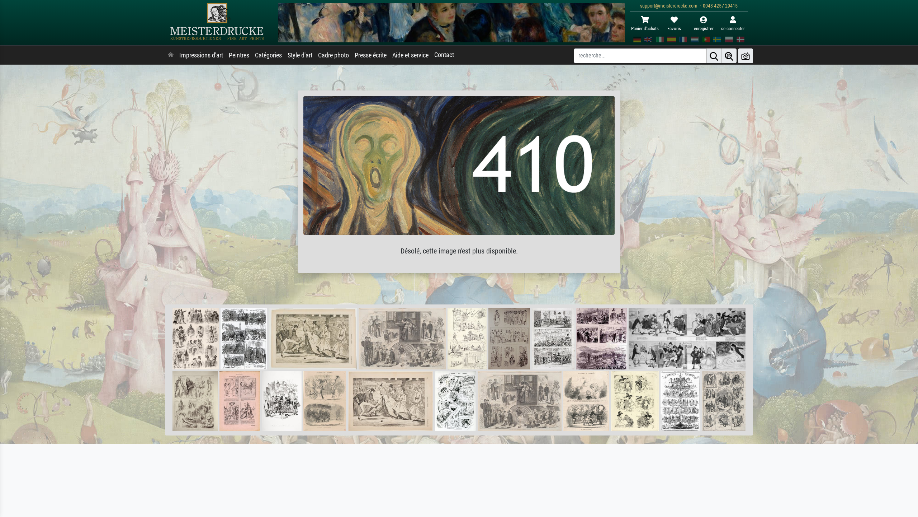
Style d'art (300, 55)
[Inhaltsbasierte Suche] (729, 55)
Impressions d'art (201, 55)
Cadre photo (333, 55)
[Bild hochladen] (745, 55)
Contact (444, 55)
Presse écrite (371, 55)
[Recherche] (713, 55)
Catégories (268, 55)
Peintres (239, 55)
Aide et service (410, 55)
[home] (170, 55)
